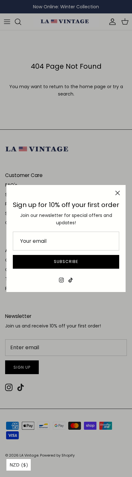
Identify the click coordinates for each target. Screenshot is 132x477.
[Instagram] (61, 280)
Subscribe (66, 261)
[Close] (118, 193)
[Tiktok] (70, 280)
